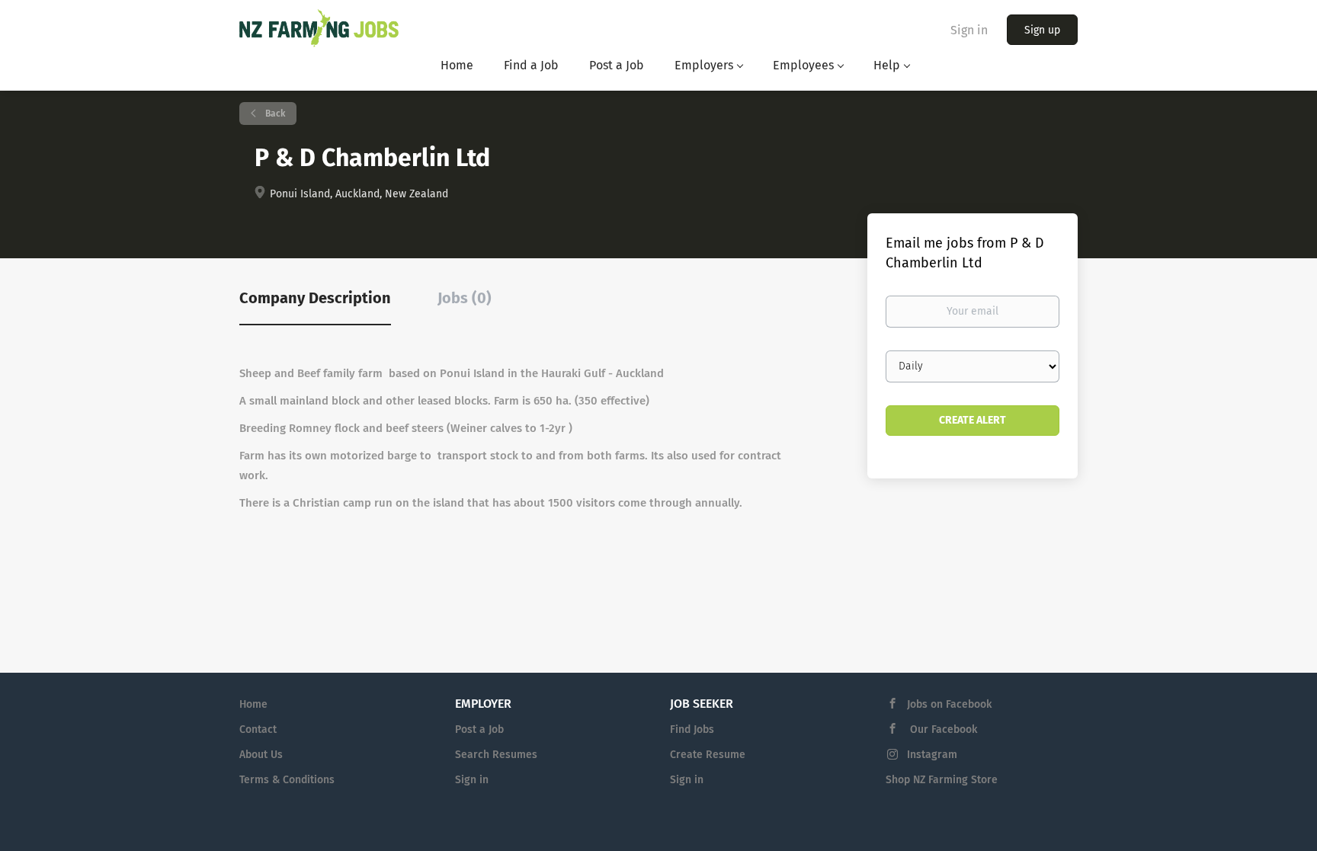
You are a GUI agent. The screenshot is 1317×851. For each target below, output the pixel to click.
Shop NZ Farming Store (942, 779)
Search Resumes (496, 754)
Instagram (932, 754)
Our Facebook (942, 729)
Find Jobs (692, 729)
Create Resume (707, 754)
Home (253, 704)
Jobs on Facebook (949, 704)
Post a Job (479, 729)
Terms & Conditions (287, 779)
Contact (258, 729)
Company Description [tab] (315, 298)
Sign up (1042, 30)
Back (274, 113)
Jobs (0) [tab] (464, 298)
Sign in (969, 30)
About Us (261, 754)
